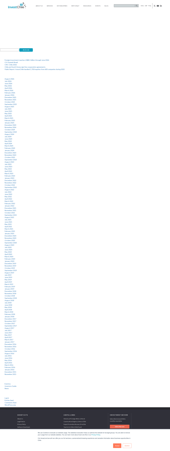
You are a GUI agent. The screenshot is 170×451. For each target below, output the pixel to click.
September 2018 (11, 298)
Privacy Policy (95, 435)
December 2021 (10, 208)
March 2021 (9, 229)
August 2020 (9, 245)
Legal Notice (21, 421)
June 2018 (8, 305)
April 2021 (8, 227)
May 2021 (8, 224)
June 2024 (8, 139)
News (7, 388)
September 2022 (11, 187)
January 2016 (9, 370)
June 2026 (8, 83)
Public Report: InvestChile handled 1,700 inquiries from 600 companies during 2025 (35, 69)
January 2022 (9, 206)
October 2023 (10, 157)
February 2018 (10, 314)
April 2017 (8, 337)
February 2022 (10, 203)
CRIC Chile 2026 (11, 65)
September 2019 (11, 270)
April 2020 (8, 254)
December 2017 (10, 319)
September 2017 (11, 326)
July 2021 (8, 220)
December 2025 (10, 97)
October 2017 (10, 323)
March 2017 (9, 340)
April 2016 (8, 363)
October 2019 (10, 268)
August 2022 (9, 190)
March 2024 (9, 146)
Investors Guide (10, 386)
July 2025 (8, 109)
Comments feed (10, 403)
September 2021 (11, 215)
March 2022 (9, 201)
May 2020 (8, 252)
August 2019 (9, 273)
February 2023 (10, 176)
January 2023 (9, 178)
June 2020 (8, 250)
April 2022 (8, 199)
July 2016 (8, 356)
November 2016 (10, 347)
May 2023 (8, 169)
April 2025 (8, 116)
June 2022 (8, 194)
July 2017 (8, 330)
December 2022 (10, 180)
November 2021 (10, 210)
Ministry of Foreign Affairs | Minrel (74, 419)
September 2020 (11, 243)
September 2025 (11, 104)
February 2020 (10, 259)
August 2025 (9, 107)
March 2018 (9, 312)
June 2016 (8, 358)
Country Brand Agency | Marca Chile (75, 421)
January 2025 (9, 123)
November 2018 (10, 293)
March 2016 (9, 365)
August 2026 (9, 79)
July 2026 (8, 81)
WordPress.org (10, 405)
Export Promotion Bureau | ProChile (75, 424)
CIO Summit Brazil (11, 62)
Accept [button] (117, 446)
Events (97, 6)
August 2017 (9, 328)
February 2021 (10, 231)
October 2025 (10, 102)
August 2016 (9, 353)
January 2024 (9, 150)
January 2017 (9, 342)
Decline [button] (127, 446)
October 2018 (10, 296)
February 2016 (10, 367)
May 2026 (8, 86)
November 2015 (10, 374)
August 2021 (9, 217)
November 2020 (10, 238)
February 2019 (10, 287)
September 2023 (11, 160)
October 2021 (10, 213)
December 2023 (10, 153)
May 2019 (8, 280)
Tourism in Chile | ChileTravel (73, 427)
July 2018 (8, 303)
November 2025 (10, 100)
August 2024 (9, 134)
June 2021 (8, 222)
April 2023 (8, 171)
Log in (7, 398)
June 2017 (8, 333)
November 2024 (10, 127)
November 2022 (10, 183)
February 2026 (10, 93)
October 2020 (10, 240)
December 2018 (10, 291)
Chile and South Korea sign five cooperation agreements (25, 67)
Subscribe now (119, 426)
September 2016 (11, 351)
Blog (106, 6)
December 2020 (10, 236)
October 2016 (10, 349)
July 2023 (8, 164)
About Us (39, 6)
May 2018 (8, 307)
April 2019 (8, 282)
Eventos (8, 384)
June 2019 (8, 277)
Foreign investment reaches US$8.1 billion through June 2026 (27, 60)
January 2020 (9, 261)
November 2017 (10, 321)
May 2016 (8, 360)
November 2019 (10, 266)
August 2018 (9, 300)
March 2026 (9, 90)
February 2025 (10, 120)
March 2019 (9, 284)
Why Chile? (75, 6)
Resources (87, 6)
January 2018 (9, 317)
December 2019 (10, 263)
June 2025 (8, 111)
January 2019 (9, 289)
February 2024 (10, 148)
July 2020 (8, 247)
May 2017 (8, 335)
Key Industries (62, 6)
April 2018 (8, 310)
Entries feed (9, 400)
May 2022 (8, 197)
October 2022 (10, 185)
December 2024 (10, 125)
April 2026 (8, 88)
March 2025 (9, 118)
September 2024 (11, 132)
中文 (149, 6)
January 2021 (9, 233)
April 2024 (8, 143)
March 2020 (9, 257)
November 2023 (10, 155)
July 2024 (8, 137)
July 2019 (8, 275)
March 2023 (9, 173)
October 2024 (10, 130)
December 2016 (10, 344)
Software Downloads (23, 427)
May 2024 (8, 141)
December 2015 (10, 372)
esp (146, 6)
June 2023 (8, 167)
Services (50, 6)
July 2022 (8, 192)
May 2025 (8, 113)
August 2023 (9, 162)
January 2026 (9, 95)
